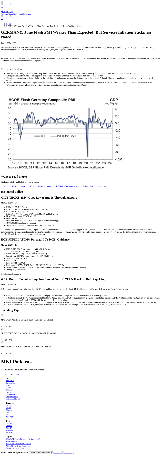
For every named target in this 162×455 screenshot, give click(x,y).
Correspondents (11, 394)
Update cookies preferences (40, 453)
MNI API (9, 417)
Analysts (9, 392)
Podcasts (9, 426)
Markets (9, 410)
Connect (4, 14)
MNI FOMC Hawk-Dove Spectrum (18, 444)
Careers (28, 14)
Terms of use (10, 383)
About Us (12, 14)
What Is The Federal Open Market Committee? (23, 439)
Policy (8, 408)
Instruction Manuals (13, 399)
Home (8, 24)
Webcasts (9, 430)
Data (7, 415)
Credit (8, 412)
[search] (2, 7)
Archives (9, 390)
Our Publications (12, 397)
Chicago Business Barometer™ (17, 448)
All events (9, 433)
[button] (81, 4)
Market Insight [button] (7, 12)
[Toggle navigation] (2, 10)
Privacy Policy (11, 385)
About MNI (10, 381)
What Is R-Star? (12, 441)
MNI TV (9, 428)
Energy (8, 405)
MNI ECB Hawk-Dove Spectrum (18, 446)
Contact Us (20, 14)
